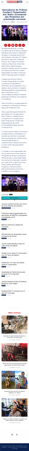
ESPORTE (3, 247)
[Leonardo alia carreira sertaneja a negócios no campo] (14, 380)
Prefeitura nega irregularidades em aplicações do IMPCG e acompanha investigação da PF (14, 215)
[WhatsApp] (5, 45)
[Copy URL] (23, 45)
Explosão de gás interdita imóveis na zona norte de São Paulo (14, 336)
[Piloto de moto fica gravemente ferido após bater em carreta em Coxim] (14, 352)
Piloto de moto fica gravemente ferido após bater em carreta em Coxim (14, 364)
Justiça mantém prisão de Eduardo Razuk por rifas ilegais (14, 282)
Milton (13, 22)
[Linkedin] (16, 45)
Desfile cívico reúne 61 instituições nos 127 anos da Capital (14, 254)
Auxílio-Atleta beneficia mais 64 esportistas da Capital (13, 245)
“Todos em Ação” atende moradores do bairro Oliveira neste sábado (14, 419)
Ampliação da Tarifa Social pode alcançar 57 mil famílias (13, 273)
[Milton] (3, 22)
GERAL (11, 194)
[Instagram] (12, 435)
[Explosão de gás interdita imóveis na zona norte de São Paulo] (14, 324)
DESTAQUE (4, 219)
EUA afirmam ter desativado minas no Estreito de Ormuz (14, 235)
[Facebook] (9, 45)
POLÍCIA (3, 285)
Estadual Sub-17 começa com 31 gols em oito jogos (13, 292)
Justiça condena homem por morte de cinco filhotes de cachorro (14, 205)
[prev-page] (2, 298)
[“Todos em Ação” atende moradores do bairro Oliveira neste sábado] (14, 407)
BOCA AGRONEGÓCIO (6, 208)
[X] (19, 45)
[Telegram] (12, 45)
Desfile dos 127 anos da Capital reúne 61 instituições (13, 263)
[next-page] (5, 298)
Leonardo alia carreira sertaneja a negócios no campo (14, 392)
